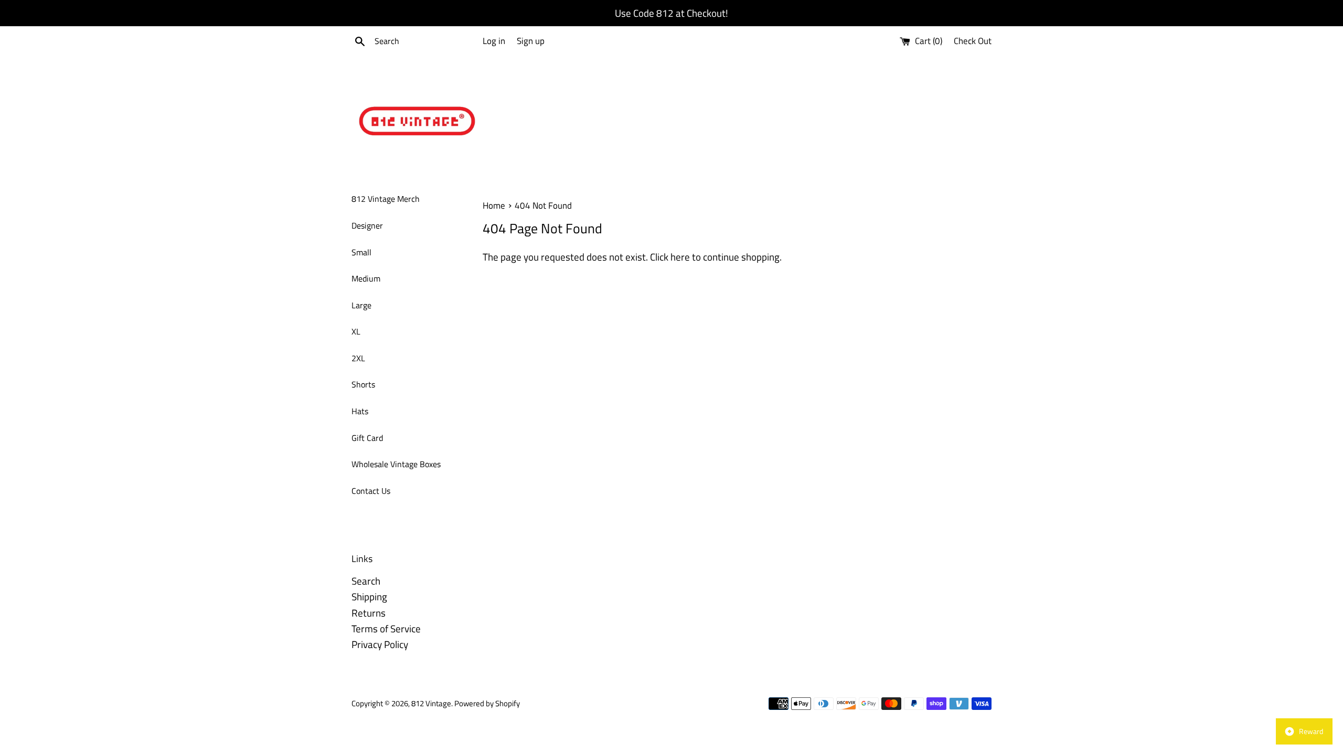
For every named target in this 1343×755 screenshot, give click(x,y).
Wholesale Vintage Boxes (396, 464)
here (680, 256)
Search (365, 580)
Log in (494, 41)
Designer (367, 225)
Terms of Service (386, 628)
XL (355, 331)
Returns (368, 612)
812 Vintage (431, 703)
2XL (358, 358)
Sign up (531, 41)
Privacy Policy (379, 644)
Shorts (363, 384)
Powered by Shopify (487, 703)
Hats (359, 411)
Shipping (369, 596)
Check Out (973, 41)
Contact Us (370, 490)
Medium (365, 278)
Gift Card (367, 438)
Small (361, 252)
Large (361, 305)
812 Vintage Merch (385, 198)
